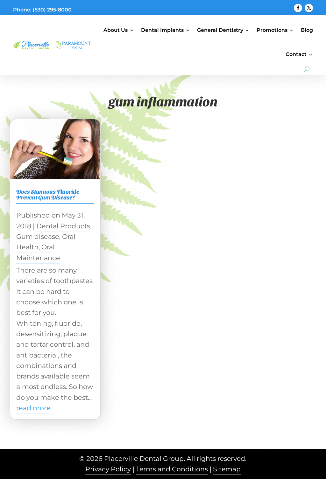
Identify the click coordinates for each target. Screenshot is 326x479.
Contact (296, 54)
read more (33, 408)
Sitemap (227, 469)
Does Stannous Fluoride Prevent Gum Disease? (47, 194)
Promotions (272, 30)
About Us (115, 30)
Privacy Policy (108, 469)
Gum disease (37, 236)
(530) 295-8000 (52, 10)
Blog (307, 30)
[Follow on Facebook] (298, 8)
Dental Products (63, 226)
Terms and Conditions (172, 469)
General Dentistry (220, 30)
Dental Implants (162, 30)
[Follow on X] (309, 8)
